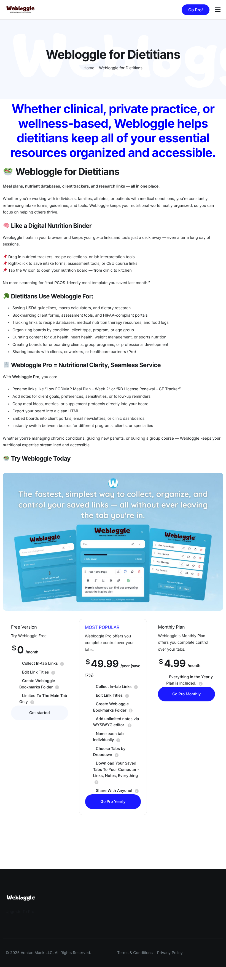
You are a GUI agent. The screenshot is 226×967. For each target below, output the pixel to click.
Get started (39, 712)
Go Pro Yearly (112, 801)
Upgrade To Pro (20, 911)
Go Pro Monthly (186, 694)
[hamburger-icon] (217, 9)
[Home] (21, 9)
